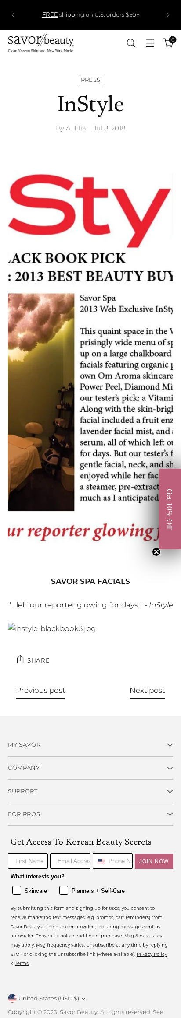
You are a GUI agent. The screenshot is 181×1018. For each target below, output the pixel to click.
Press (91, 79)
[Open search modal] (131, 43)
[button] (170, 509)
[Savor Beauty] (41, 43)
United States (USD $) (48, 998)
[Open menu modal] (150, 43)
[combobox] (99, 861)
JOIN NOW (154, 861)
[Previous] (13, 15)
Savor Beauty (79, 1011)
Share (38, 660)
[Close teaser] (156, 552)
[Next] (167, 15)
